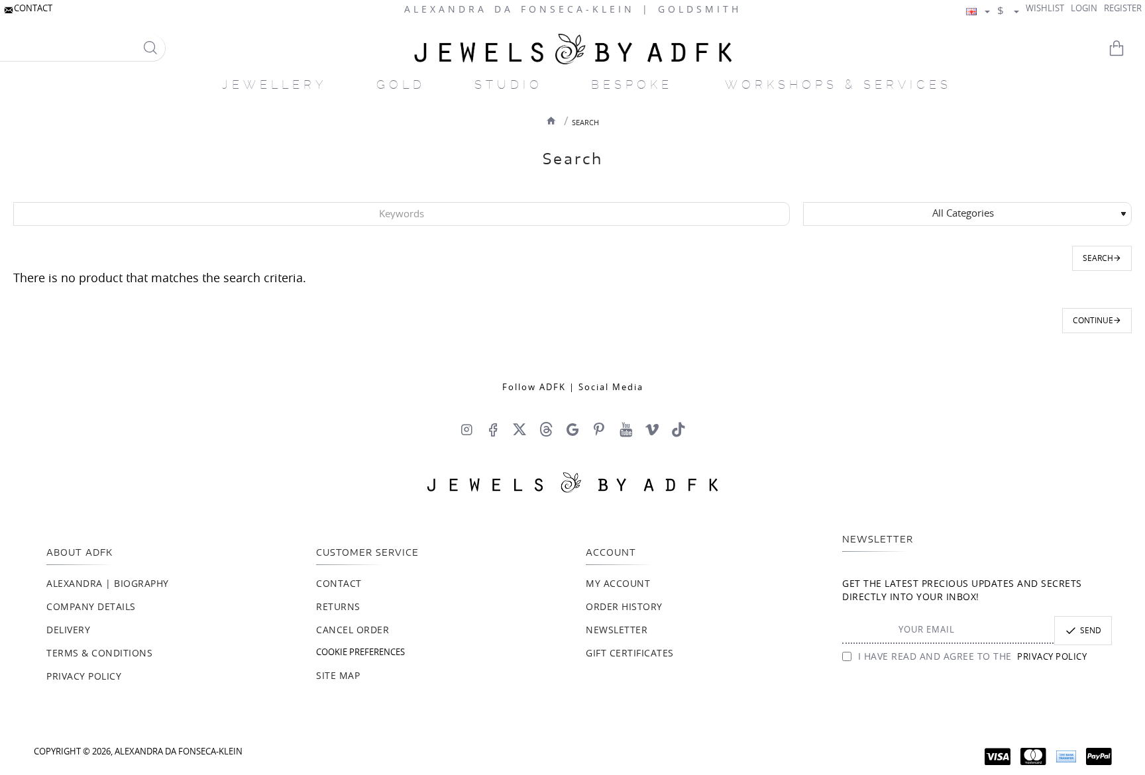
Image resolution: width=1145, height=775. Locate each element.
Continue (1093, 321)
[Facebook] (493, 429)
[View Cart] (1125, 48)
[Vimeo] (652, 429)
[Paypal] (1099, 756)
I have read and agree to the (971, 657)
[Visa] (997, 756)
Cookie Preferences (360, 652)
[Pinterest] (599, 429)
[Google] (572, 429)
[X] (519, 429)
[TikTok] (678, 429)
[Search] (150, 48)
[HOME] (551, 120)
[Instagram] (466, 429)
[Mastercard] (1033, 756)
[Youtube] (625, 429)
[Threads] (546, 429)
